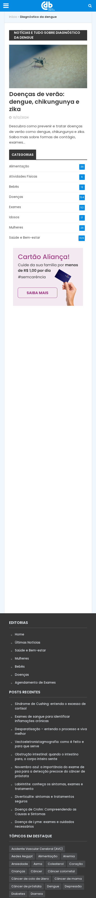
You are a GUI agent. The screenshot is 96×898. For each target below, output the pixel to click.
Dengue (53, 886)
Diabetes (18, 894)
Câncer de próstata (26, 886)
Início (13, 17)
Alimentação (48, 856)
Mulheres (22, 658)
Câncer (36, 871)
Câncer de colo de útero (30, 879)
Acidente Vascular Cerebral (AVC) (37, 849)
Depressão (73, 886)
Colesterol (56, 864)
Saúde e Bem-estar (30, 650)
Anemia (69, 856)
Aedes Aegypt (22, 856)
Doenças (22, 675)
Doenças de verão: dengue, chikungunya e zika (44, 102)
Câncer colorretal (61, 871)
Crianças (18, 871)
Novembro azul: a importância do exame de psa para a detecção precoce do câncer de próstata (50, 772)
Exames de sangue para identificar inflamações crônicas (42, 718)
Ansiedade (19, 864)
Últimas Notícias (27, 642)
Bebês (20, 666)
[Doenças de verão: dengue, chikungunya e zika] (48, 66)
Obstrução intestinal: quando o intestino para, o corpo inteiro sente (47, 756)
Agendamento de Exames (35, 682)
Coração (76, 864)
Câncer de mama (68, 879)
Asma (38, 864)
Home (19, 634)
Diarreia (37, 894)
